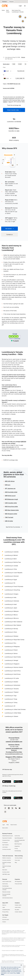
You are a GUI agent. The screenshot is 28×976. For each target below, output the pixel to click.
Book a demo (5, 827)
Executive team (5, 919)
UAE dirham (10, 481)
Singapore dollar (11, 513)
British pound (10, 495)
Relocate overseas (6, 891)
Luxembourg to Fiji (10, 583)
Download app (5, 886)
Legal (3, 907)
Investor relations (18, 911)
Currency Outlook (18, 858)
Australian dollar (11, 492)
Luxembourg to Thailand (11, 692)
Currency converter (6, 860)
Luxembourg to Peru (10, 643)
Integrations (17, 846)
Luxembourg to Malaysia (12, 611)
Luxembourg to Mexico (11, 614)
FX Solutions (5, 842)
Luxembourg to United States (13, 713)
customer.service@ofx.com (14, 741)
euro (7, 485)
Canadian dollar (11, 503)
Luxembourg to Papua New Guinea (14, 639)
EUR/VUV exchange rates (10, 460)
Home (3, 10)
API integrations (18, 881)
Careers (4, 921)
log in (10, 101)
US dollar (9, 521)
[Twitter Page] (12, 808)
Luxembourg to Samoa (11, 653)
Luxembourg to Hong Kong (12, 590)
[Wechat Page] (16, 808)
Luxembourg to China (11, 569)
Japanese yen (10, 488)
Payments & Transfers (7, 838)
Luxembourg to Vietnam (11, 716)
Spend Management (19, 838)
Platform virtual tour (6, 858)
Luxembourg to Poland (11, 650)
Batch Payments (18, 843)
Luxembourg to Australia (11, 552)
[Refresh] (3, 57)
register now (13, 392)
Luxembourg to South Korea (12, 674)
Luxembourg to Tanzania (12, 688)
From (4, 67)
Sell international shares (7, 897)
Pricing (16, 848)
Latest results (18, 907)
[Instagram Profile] (5, 811)
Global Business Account (7, 835)
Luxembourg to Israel (11, 604)
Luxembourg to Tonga (11, 699)
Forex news (17, 860)
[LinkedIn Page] (8, 808)
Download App (18, 850)
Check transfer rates (6, 881)
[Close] (21, 965)
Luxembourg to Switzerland (12, 685)
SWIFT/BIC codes (6, 874)
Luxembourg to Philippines (12, 646)
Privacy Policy (5, 911)
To (3, 74)
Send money (5, 883)
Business (4, 1)
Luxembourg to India (10, 597)
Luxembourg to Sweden (11, 681)
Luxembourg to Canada (11, 565)
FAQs (7, 824)
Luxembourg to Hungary (11, 594)
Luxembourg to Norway (11, 628)
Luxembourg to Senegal (11, 660)
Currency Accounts (6, 849)
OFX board (4, 917)
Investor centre (18, 905)
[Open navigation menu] (25, 5)
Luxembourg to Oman (11, 632)
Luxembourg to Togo (11, 695)
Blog (16, 862)
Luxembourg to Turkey (11, 702)
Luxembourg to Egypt (11, 579)
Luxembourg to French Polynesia (14, 586)
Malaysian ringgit (11, 499)
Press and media (18, 883)
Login (20, 5)
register (5, 101)
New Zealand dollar (12, 510)
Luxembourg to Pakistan (11, 636)
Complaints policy (6, 909)
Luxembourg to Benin (11, 558)
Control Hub (17, 835)
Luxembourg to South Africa (13, 670)
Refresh (23, 57)
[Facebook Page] (5, 808)
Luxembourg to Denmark (12, 576)
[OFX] (5, 6)
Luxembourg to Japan (11, 608)
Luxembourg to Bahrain (11, 555)
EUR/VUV (23, 441)
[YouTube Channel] (19, 808)
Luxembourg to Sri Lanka (12, 678)
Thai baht (9, 517)
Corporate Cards (5, 840)
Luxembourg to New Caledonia (13, 621)
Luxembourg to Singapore (12, 664)
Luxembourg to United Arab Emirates (15, 709)
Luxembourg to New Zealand (13, 625)
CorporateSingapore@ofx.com (14, 754)
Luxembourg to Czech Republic (13, 572)
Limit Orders (5, 847)
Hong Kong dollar (11, 506)
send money (22, 392)
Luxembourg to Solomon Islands (14, 667)
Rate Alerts (4, 869)
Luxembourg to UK (10, 706)
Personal (11, 1)
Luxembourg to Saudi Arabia (13, 657)
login (6, 264)
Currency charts (5, 872)
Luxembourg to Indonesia (12, 601)
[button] (13, 64)
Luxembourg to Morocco (12, 618)
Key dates (17, 909)
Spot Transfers (5, 844)
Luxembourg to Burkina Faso (13, 562)
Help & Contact (13, 824)
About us (4, 905)
